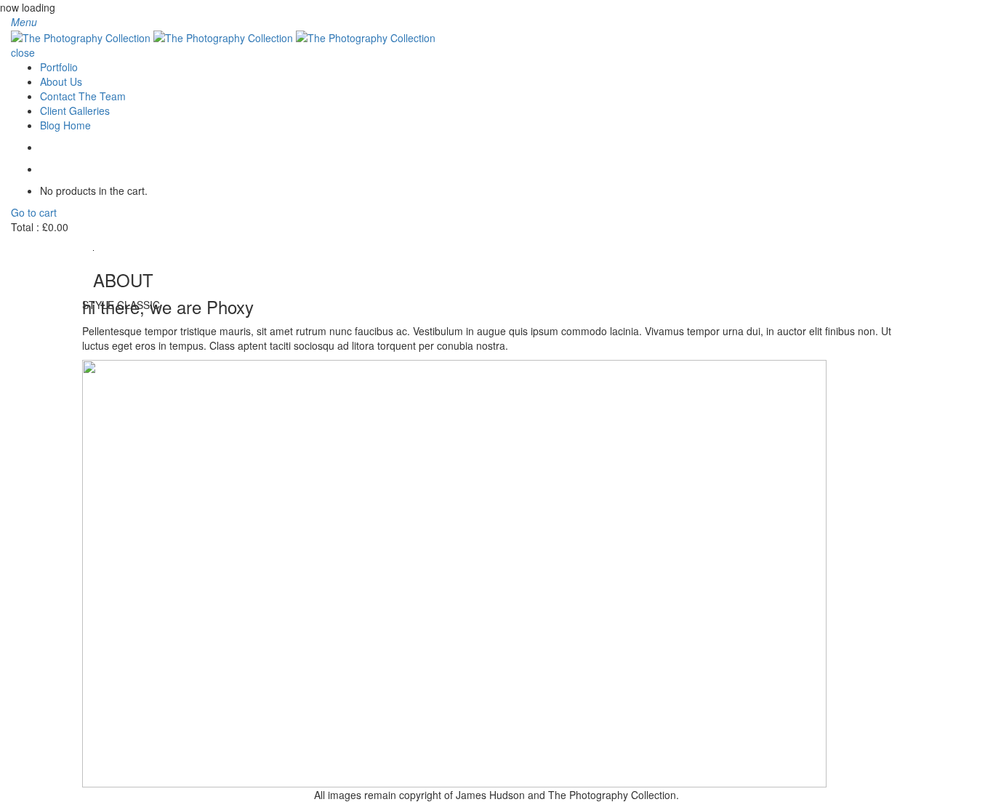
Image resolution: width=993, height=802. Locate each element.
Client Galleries (75, 110)
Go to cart (34, 212)
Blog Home (65, 125)
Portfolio (59, 67)
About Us (61, 81)
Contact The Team (83, 96)
